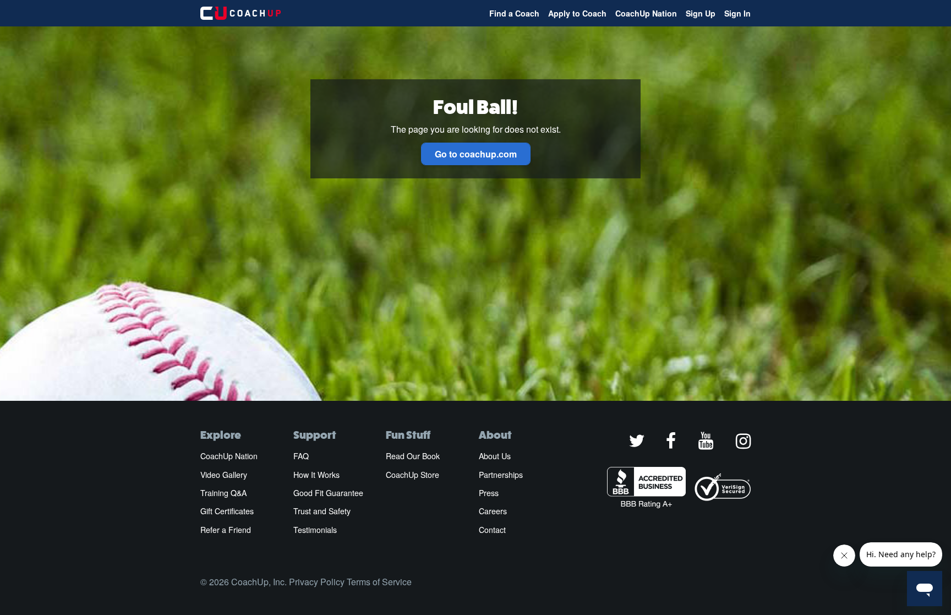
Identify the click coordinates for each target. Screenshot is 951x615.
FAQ (301, 455)
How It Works (316, 474)
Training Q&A (223, 492)
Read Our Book (413, 455)
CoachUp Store (412, 474)
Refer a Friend (225, 529)
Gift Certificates (227, 510)
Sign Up (700, 13)
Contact (492, 529)
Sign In (737, 13)
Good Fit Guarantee (328, 492)
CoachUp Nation (646, 13)
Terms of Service (379, 581)
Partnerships (501, 474)
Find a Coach (514, 13)
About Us (495, 455)
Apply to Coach (577, 13)
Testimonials (315, 529)
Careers (493, 510)
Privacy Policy (317, 581)
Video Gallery (223, 474)
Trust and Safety (322, 510)
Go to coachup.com (476, 154)
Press (489, 492)
